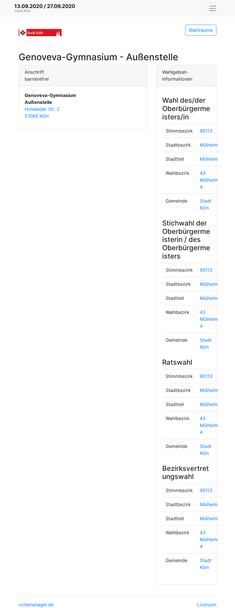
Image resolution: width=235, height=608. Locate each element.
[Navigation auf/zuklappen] (213, 8)
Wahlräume (201, 30)
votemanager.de (36, 604)
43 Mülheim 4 (209, 180)
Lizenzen (206, 604)
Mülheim (209, 145)
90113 (206, 131)
